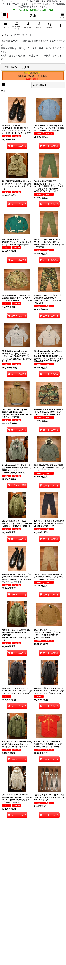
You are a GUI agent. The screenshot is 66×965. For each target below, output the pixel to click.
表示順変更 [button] (41, 85)
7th (33, 15)
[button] (4, 15)
